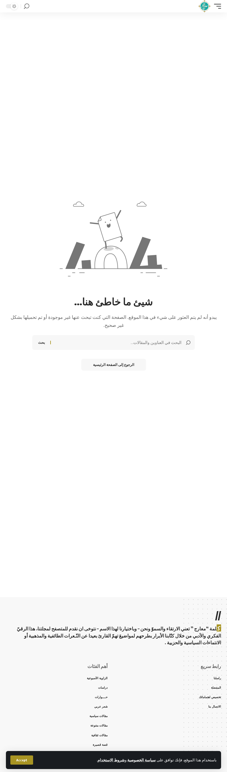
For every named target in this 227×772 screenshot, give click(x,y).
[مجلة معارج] (204, 6)
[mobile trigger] (216, 6)
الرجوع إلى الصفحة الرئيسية (113, 364)
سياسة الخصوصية (141, 760)
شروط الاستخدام (111, 760)
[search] (26, 6)
